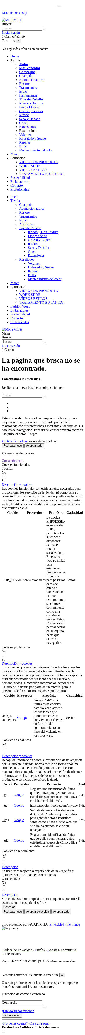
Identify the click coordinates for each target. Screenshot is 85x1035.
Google (22, 718)
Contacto (16, 318)
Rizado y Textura (31, 103)
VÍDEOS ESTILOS (33, 170)
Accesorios (26, 224)
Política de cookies (14, 441)
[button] (15, 60)
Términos (73, 924)
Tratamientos (28, 87)
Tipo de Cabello (31, 99)
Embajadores (19, 310)
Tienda (15, 201)
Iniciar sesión (11, 1015)
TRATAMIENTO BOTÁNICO (41, 174)
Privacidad (56, 924)
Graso (23, 123)
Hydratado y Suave (32, 138)
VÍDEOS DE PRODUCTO (38, 162)
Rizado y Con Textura (43, 232)
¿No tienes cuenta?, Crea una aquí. (25, 1023)
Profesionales (19, 322)
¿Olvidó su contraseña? (18, 1011)
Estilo (23, 91)
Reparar (24, 142)
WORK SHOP (29, 166)
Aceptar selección (37, 911)
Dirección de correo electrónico (23, 994)
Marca (14, 283)
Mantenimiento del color (36, 150)
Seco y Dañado (29, 119)
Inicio (14, 197)
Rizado (24, 115)
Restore (24, 83)
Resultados (26, 259)
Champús (25, 76)
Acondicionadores (31, 80)
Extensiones (27, 127)
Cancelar (9, 907)
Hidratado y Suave (41, 267)
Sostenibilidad (20, 314)
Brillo (23, 146)
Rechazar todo (12, 445)
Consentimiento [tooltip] (12, 460)
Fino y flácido (37, 236)
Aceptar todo (34, 445)
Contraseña (9, 1002)
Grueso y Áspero (31, 111)
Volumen (25, 134)
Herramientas (28, 95)
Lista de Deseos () (14, 13)
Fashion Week (20, 306)
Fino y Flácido (29, 107)
